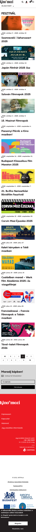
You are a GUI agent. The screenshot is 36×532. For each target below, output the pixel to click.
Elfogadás (18, 523)
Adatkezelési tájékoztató (18, 490)
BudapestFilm (18, 486)
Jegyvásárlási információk (12, 428)
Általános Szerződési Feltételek (18, 482)
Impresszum (6, 414)
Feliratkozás (18, 387)
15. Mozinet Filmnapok (14, 120)
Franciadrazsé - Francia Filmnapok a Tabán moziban (15, 314)
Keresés (23, 2)
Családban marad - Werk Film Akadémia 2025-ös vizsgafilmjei (16, 281)
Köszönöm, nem (17, 529)
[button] (27, 2)
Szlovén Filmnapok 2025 (16, 94)
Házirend (5, 423)
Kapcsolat (5, 419)
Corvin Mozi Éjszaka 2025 (17, 220)
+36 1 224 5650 (29, 440)
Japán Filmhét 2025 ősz (15, 67)
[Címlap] (10, 2)
